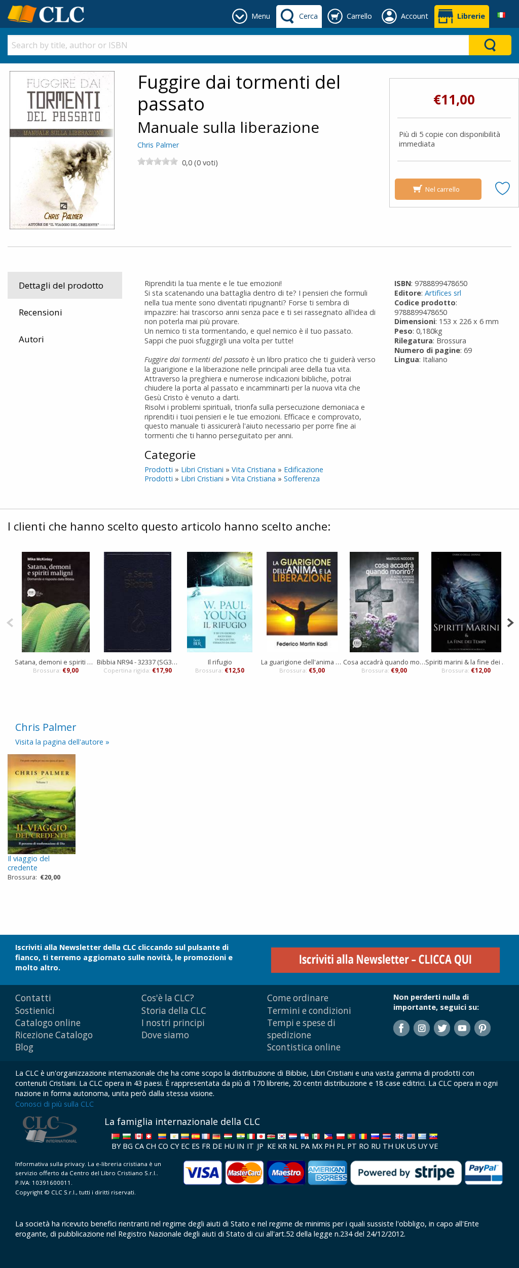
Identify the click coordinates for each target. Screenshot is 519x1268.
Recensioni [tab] (40, 312)
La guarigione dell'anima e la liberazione (302, 661)
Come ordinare (297, 998)
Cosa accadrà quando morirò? (384, 661)
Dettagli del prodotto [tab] (61, 285)
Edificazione (303, 469)
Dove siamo (165, 1035)
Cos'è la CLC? (167, 998)
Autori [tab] (31, 339)
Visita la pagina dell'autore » (62, 742)
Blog (24, 1047)
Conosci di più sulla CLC (54, 1104)
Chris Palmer (158, 145)
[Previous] (10, 621)
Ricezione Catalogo (54, 1035)
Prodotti (158, 469)
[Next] (510, 621)
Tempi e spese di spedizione (301, 1029)
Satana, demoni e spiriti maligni (56, 661)
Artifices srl (443, 293)
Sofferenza (302, 478)
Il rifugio (220, 661)
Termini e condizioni (309, 1010)
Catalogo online (48, 1023)
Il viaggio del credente (29, 863)
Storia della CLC (173, 1010)
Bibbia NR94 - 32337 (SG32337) (138, 661)
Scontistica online (304, 1047)
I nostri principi (173, 1023)
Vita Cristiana (254, 469)
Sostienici (35, 1010)
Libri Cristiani (202, 469)
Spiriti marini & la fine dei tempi (466, 661)
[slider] (157, 161)
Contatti (33, 998)
